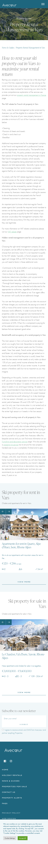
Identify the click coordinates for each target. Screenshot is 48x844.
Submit (24, 724)
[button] (3, 511)
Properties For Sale (14, 786)
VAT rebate (12, 231)
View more (24, 582)
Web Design (9, 819)
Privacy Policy (11, 813)
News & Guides (8, 48)
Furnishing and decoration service (14, 441)
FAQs (4, 803)
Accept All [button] (22, 838)
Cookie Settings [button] (10, 838)
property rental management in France (31, 95)
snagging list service (10, 444)
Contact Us (8, 792)
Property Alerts (12, 798)
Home (5, 770)
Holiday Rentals (12, 775)
